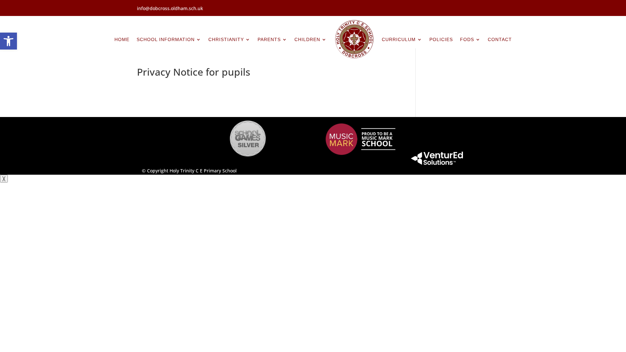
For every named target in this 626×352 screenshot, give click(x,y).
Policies (441, 39)
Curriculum (399, 39)
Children (307, 39)
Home (121, 39)
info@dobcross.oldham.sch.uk (170, 8)
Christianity (226, 39)
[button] (8, 41)
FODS (467, 39)
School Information (166, 39)
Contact (500, 39)
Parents (269, 39)
